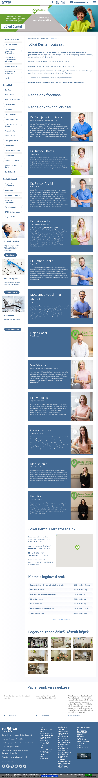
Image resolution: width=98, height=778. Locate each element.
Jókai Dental (9, 155)
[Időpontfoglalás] (13, 268)
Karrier (7, 78)
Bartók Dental (10, 105)
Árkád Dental (9, 95)
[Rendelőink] (13, 305)
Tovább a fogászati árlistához (61, 619)
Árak (41, 746)
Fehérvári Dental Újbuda (11, 125)
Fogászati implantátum (9, 201)
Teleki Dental (10, 172)
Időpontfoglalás (11, 278)
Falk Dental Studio (11, 119)
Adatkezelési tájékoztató (49, 776)
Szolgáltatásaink (11, 241)
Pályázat (43, 748)
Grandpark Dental (11, 141)
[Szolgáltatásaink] (13, 231)
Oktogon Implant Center (11, 166)
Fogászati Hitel (10, 217)
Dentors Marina (10, 114)
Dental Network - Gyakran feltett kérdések (11, 59)
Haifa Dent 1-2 (10, 146)
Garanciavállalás (11, 44)
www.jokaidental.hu (34, 564)
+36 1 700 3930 (44, 555)
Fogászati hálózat (46, 733)
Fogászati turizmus (12, 39)
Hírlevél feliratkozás (44, 757)
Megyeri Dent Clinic (12, 160)
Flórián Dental (10, 131)
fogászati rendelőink (12, 329)
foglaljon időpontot (12, 292)
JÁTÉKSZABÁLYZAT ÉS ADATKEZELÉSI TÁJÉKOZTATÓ (46, 751)
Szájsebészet (10, 191)
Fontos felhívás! (11, 66)
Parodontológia (10, 207)
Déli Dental (9, 109)
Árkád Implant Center (12, 100)
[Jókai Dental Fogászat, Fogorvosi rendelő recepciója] (61, 642)
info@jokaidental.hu (43, 548)
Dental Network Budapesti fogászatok (10, 51)
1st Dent (8, 90)
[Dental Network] (7, 2)
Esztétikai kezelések (12, 195)
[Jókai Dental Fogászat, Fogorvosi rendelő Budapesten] (61, 655)
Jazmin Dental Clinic (12, 150)
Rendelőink (9, 316)
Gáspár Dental (10, 136)
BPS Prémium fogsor (12, 212)
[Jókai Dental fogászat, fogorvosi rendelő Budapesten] (38, 642)
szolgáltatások (10, 255)
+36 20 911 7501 (39, 553)
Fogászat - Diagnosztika (10, 185)
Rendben (88, 775)
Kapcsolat (43, 731)
